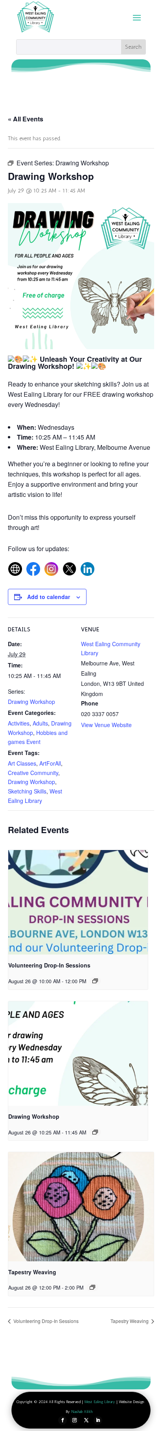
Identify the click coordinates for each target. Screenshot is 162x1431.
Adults (40, 723)
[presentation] (78, 902)
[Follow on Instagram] (74, 1420)
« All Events (25, 118)
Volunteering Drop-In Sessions (49, 965)
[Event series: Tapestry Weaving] (92, 1287)
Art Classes (22, 763)
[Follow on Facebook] (62, 1420)
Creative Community (33, 773)
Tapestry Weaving (32, 1272)
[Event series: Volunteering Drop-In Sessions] (95, 980)
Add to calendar (48, 597)
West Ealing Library (99, 1402)
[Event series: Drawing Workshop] (95, 1132)
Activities (18, 723)
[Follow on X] (86, 1420)
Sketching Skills (27, 791)
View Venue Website (106, 725)
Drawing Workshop (31, 701)
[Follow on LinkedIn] (98, 1420)
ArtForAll (50, 763)
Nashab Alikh (81, 1411)
